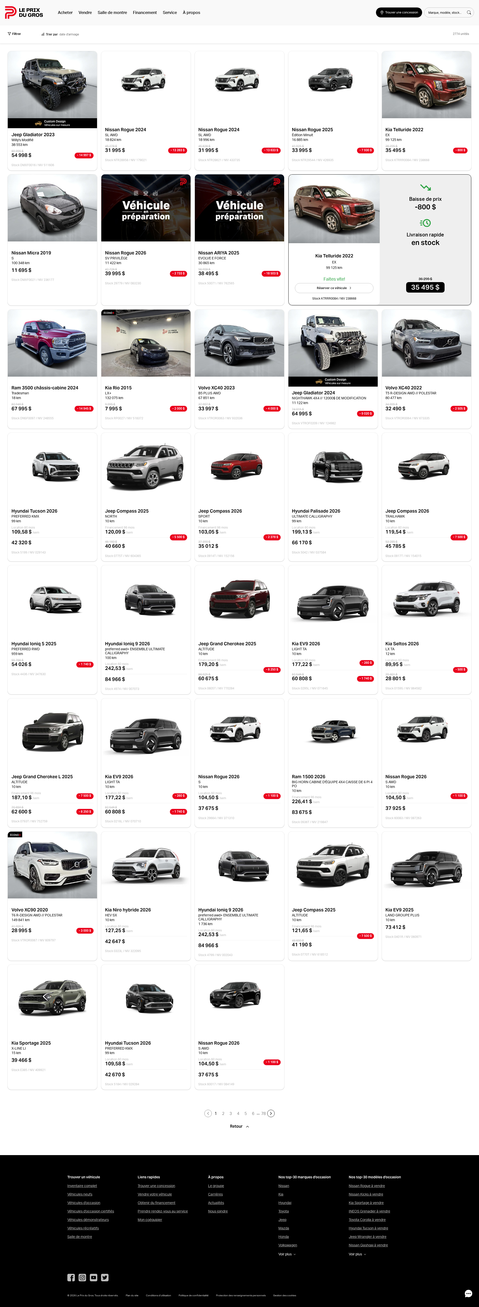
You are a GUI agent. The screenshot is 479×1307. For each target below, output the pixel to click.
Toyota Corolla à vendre (367, 1220)
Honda (283, 1237)
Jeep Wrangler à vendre (367, 1237)
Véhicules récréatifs (83, 1228)
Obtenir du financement (156, 1203)
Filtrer (16, 33)
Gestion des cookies (284, 1295)
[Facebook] (71, 1277)
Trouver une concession (156, 1186)
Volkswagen (287, 1245)
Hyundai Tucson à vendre (368, 1228)
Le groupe (216, 1186)
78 (263, 1113)
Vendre (85, 12)
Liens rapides (149, 1177)
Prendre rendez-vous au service (163, 1211)
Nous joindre (218, 1211)
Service (170, 12)
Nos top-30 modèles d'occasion (375, 1177)
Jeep (282, 1220)
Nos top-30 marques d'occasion (304, 1177)
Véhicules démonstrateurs (88, 1220)
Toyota (283, 1211)
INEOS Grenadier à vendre (369, 1211)
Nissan (283, 1186)
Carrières (215, 1194)
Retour (236, 1126)
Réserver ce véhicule (332, 288)
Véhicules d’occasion (83, 1203)
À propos (191, 12)
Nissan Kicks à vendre (366, 1194)
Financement (145, 12)
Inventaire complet (82, 1186)
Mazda (283, 1228)
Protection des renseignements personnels (241, 1295)
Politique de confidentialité (194, 1295)
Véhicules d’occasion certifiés (90, 1211)
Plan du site (132, 1295)
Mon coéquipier (150, 1220)
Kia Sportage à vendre (366, 1203)
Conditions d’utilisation (158, 1295)
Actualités (216, 1203)
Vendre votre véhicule (155, 1194)
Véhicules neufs (79, 1194)
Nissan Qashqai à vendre (368, 1245)
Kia (280, 1194)
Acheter (65, 12)
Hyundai (284, 1203)
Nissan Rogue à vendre (367, 1186)
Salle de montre (112, 12)
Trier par (52, 34)
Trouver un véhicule (83, 1177)
